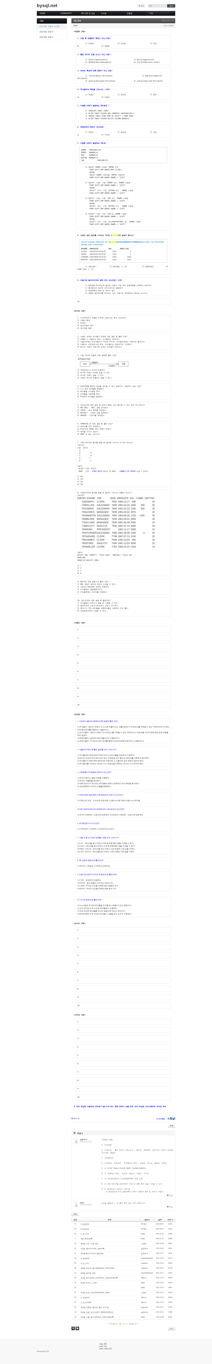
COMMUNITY (66, 13)
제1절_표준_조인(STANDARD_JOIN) (95, 1293)
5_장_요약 (85, 1234)
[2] (89, 1239)
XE (48, 1351)
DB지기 (144, 1278)
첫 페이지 (113, 1324)
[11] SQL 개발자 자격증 (49, 26)
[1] (108, 1307)
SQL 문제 (77, 21)
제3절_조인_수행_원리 (90, 1244)
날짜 (160, 1220)
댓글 (171, 1196)
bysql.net (47, 5)
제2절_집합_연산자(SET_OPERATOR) (96, 1312)
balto (76, 26)
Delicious (174, 1118)
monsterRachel (147, 1258)
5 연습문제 (85, 1224)
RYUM (143, 1224)
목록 (171, 1126)
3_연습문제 (85, 1298)
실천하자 (83, 1140)
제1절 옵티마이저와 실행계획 (92, 1253)
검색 (73, 1328)
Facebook (171, 1118)
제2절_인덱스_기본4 (89, 1283)
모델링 (129, 13)
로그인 (141, 6)
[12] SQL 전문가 (46, 32)
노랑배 (143, 1244)
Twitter (168, 1118)
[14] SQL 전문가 (46, 37)
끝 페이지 (133, 1324)
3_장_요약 (85, 1302)
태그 (77, 1328)
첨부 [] (76, 1118)
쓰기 (171, 1328)
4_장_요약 (85, 1263)
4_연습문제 (85, 1258)
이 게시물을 (160, 1118)
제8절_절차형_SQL (88, 1273)
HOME (42, 13)
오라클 (103, 13)
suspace (144, 1263)
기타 (151, 13)
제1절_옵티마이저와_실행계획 (92, 1249)
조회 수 (170, 1220)
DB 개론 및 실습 (88, 13)
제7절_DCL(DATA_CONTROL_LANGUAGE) (98, 1278)
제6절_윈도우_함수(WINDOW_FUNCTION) (97, 1268)
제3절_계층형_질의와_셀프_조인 (93, 1307)
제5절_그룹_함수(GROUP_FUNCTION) (96, 1317)
